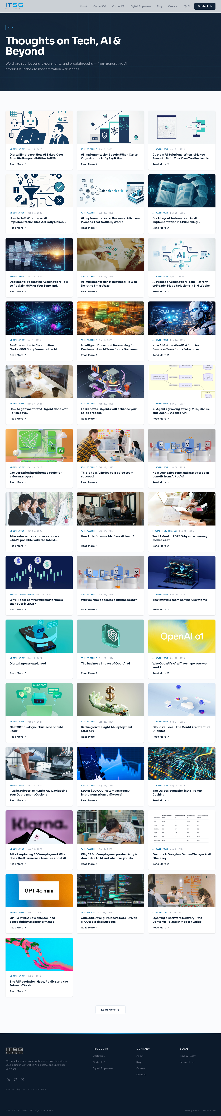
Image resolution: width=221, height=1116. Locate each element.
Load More (108, 1009)
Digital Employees (141, 6)
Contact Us (205, 6)
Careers (172, 6)
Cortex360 (99, 6)
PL (189, 6)
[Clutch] (22, 1079)
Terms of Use (187, 1062)
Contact (141, 1074)
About (83, 6)
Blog (159, 6)
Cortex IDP (118, 6)
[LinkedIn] (9, 1079)
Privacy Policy (188, 1055)
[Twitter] (15, 1079)
